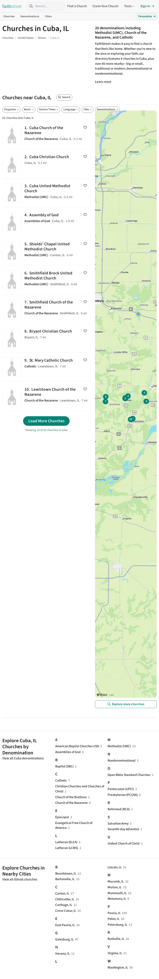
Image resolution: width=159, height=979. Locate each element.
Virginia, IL (115, 953)
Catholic (61, 780)
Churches (9, 16)
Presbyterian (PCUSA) (123, 794)
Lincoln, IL (115, 867)
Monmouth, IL (117, 893)
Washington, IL (118, 967)
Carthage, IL (63, 904)
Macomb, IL (116, 881)
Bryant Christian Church (46, 338)
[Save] (85, 127)
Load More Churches (46, 421)
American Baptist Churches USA (77, 746)
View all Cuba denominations (23, 758)
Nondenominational (122, 760)
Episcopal (62, 817)
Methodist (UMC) (119, 746)
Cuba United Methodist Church (46, 192)
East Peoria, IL (65, 925)
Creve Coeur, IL (65, 910)
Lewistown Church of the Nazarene (46, 396)
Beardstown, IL (65, 873)
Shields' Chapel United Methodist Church (46, 250)
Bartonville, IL (65, 879)
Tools (128, 6)
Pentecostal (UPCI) (121, 789)
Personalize (147, 16)
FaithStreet (12, 6)
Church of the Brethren (71, 797)
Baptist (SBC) (64, 766)
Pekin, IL (113, 918)
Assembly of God (46, 221)
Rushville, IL (116, 938)
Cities (48, 16)
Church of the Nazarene (71, 802)
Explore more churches (128, 704)
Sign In (145, 6)
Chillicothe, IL (64, 899)
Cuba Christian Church (46, 163)
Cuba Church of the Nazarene (46, 134)
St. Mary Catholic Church (46, 367)
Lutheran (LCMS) (66, 847)
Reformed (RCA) (119, 809)
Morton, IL (115, 887)
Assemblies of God (68, 752)
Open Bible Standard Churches (129, 774)
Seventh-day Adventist (123, 829)
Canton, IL (62, 893)
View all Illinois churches (19, 879)
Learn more (103, 81)
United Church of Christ (124, 843)
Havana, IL (62, 953)
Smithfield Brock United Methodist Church (46, 279)
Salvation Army (118, 823)
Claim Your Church (105, 6)
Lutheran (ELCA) (66, 842)
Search (66, 97)
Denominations (29, 16)
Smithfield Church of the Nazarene (46, 309)
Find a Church (77, 6)
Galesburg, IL (64, 939)
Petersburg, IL (117, 924)
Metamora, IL (117, 898)
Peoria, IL (114, 913)
